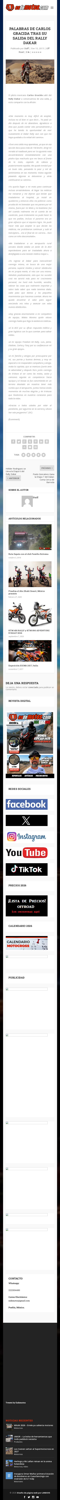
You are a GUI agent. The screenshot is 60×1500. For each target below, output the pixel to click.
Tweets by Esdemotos (16, 1402)
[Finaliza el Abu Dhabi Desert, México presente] (30, 574)
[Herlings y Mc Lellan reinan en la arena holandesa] (9, 1463)
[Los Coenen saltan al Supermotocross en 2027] (9, 1450)
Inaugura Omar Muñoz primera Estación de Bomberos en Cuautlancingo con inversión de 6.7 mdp (34, 1476)
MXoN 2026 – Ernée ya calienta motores (33, 1425)
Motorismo (18, 1481)
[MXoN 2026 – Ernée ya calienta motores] (9, 1427)
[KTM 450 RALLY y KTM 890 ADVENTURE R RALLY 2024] (30, 613)
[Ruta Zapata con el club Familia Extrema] (30, 537)
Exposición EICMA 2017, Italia (23, 665)
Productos (18, 1442)
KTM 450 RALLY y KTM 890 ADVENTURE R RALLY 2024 (29, 631)
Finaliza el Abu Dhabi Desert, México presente (27, 592)
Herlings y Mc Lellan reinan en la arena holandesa (33, 1462)
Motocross (18, 1428)
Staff (26, 48)
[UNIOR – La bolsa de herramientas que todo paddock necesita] (9, 1438)
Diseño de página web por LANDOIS (33, 1493)
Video (25, 1466)
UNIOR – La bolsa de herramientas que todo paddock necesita (33, 1437)
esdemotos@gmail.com (19, 1300)
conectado (33, 687)
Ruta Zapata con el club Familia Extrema (29, 554)
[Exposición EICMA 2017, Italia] (30, 651)
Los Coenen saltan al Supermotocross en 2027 (34, 1450)
